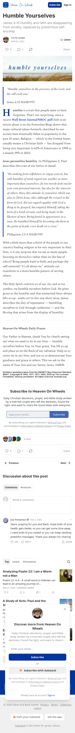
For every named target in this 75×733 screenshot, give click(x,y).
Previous (13, 463)
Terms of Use (54, 678)
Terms (54, 704)
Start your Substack (28, 717)
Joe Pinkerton (18, 519)
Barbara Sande (25, 588)
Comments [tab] (11, 487)
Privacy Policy (37, 685)
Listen (67, 39)
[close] (65, 609)
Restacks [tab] (26, 487)
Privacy (44, 704)
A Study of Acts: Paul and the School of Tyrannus (24, 603)
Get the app (55, 717)
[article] (37, 581)
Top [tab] (7, 561)
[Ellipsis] (70, 519)
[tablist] (18, 487)
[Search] (68, 561)
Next (63, 463)
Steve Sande (18, 38)
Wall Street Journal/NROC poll (32, 119)
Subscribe (54, 4)
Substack (20, 725)
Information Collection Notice (44, 681)
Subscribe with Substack (40, 670)
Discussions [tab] (29, 561)
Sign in (68, 4)
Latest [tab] (16, 561)
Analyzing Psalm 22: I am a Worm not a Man (27, 573)
